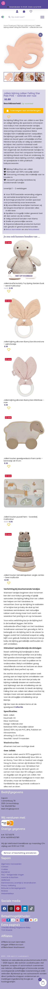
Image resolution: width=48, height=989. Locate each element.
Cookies (4, 869)
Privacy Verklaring (8, 885)
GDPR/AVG (5, 880)
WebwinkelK (6, 893)
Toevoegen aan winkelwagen (25, 110)
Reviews (4, 891)
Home (6, 26)
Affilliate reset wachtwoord (12, 947)
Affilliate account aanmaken (13, 942)
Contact (4, 866)
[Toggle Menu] (42, 17)
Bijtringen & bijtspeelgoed (26, 26)
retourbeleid (33, 229)
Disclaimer (5, 872)
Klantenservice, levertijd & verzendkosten (18, 883)
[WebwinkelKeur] (3, 3)
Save (9, 242)
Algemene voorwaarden (11, 864)
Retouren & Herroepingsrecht (13, 888)
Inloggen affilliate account (12, 944)
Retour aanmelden (13, 229)
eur (12, 893)
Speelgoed (12, 26)
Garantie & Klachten (9, 877)
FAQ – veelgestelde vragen (12, 874)
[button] (5, 118)
